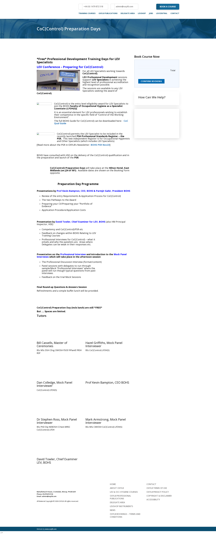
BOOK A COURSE (168, 6)
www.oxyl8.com (50, 529)
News (112, 510)
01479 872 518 (47, 494)
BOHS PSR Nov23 (100, 144)
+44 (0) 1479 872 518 (93, 6)
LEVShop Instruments (121, 506)
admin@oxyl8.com (124, 6)
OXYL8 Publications (108, 13)
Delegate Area (128, 13)
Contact (174, 13)
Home (113, 484)
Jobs (151, 13)
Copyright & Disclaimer (159, 495)
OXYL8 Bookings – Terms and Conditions (125, 515)
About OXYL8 (117, 488)
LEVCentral (161, 13)
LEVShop (142, 13)
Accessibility (153, 499)
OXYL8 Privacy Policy (157, 492)
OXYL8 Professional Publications (120, 497)
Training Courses (87, 13)
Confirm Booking (151, 81)
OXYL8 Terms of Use (156, 488)
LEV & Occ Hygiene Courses (124, 492)
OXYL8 (52, 9)
